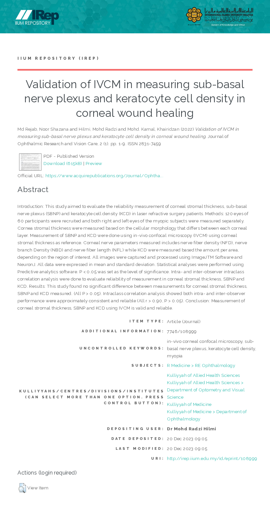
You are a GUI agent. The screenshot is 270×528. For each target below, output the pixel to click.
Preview (94, 163)
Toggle (12, 12)
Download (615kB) (62, 163)
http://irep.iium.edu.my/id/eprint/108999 (212, 458)
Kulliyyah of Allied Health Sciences (203, 375)
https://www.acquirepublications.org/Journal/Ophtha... (104, 175)
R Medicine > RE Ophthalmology (201, 365)
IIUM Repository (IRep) (58, 58)
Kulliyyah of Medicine (189, 404)
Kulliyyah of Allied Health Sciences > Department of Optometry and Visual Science (206, 390)
